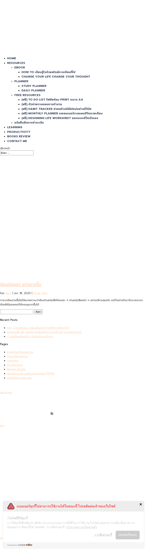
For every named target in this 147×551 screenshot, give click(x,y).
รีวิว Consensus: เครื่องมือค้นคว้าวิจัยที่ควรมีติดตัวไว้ (38, 328)
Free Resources (27, 95)
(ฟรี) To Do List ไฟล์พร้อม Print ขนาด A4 (52, 99)
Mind (8, 293)
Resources (16, 63)
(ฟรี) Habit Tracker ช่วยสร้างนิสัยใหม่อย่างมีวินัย (56, 109)
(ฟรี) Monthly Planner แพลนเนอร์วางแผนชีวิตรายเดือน (62, 113)
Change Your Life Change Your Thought (56, 77)
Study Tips (40, 293)
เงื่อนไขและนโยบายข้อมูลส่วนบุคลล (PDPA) (30, 374)
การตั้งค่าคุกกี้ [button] (103, 535)
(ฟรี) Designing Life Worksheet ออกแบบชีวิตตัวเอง (60, 118)
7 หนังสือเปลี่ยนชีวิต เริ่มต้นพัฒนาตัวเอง (30, 336)
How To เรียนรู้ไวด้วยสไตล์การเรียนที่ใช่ (48, 72)
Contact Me (17, 141)
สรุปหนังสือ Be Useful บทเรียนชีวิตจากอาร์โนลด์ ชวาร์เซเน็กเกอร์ (44, 332)
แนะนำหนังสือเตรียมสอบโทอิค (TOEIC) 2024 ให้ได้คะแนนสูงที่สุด (43, 418)
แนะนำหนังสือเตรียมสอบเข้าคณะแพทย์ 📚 (30, 414)
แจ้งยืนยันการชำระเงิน (29, 122)
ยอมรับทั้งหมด (128, 535)
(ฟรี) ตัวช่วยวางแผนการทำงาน (42, 104)
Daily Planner (33, 90)
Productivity (18, 132)
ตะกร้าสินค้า (13, 460)
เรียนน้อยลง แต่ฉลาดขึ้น (20, 284)
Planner (21, 81)
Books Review (18, 136)
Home (11, 58)
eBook (19, 67)
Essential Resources (20, 352)
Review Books (16, 369)
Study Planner (34, 86)
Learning (14, 127)
